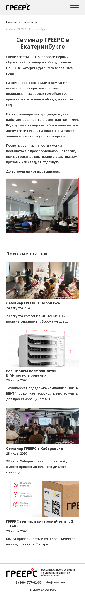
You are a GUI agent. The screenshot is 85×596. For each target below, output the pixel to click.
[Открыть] (74, 7)
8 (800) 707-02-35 (28, 582)
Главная (11, 22)
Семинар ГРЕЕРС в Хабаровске (34, 448)
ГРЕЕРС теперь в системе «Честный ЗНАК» (39, 523)
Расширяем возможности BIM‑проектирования (31, 373)
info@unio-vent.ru (57, 582)
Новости (28, 22)
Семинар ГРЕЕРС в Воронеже (33, 303)
